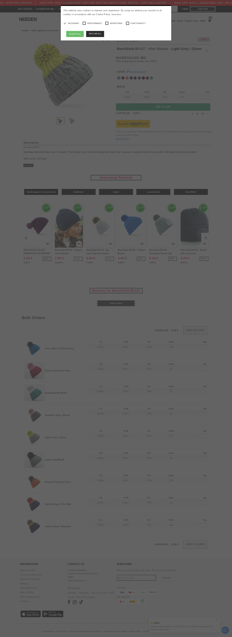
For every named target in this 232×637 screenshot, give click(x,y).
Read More (116, 14)
